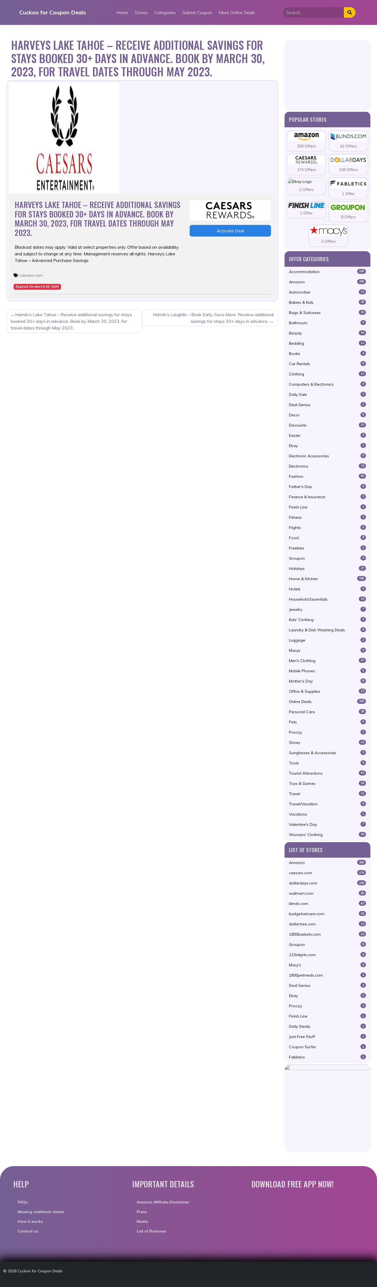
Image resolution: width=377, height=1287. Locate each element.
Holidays (326, 568)
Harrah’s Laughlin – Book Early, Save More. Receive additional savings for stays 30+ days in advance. (213, 318)
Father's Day (326, 486)
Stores (141, 12)
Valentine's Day (326, 824)
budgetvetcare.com (326, 913)
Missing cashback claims (41, 1211)
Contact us (28, 1231)
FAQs (23, 1202)
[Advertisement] (328, 75)
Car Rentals (326, 363)
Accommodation (326, 271)
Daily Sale (326, 394)
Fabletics (326, 1057)
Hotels (326, 589)
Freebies (326, 548)
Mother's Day (326, 681)
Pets (326, 722)
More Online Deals (237, 12)
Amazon (326, 281)
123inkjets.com (326, 954)
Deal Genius (326, 404)
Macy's (326, 964)
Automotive (326, 292)
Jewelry (326, 609)
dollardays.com (326, 883)
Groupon (326, 558)
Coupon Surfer (326, 1046)
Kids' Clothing (326, 619)
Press (142, 1211)
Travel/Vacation (326, 803)
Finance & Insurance (326, 496)
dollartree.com (326, 924)
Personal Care (326, 711)
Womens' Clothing (326, 834)
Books (326, 353)
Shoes (326, 742)
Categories (165, 12)
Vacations (326, 814)
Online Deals (326, 701)
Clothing (326, 374)
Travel (326, 793)
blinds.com (326, 903)
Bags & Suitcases (326, 312)
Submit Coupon (197, 12)
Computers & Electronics (326, 384)
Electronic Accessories (326, 455)
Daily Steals (326, 1026)
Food (326, 537)
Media (142, 1221)
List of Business (151, 1231)
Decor (326, 414)
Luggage (326, 640)
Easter (326, 435)
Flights (326, 527)
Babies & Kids (326, 302)
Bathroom (326, 322)
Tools (326, 763)
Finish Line (326, 507)
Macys (326, 650)
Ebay (326, 445)
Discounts (326, 425)
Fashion (326, 476)
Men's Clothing (326, 660)
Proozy (326, 732)
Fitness (326, 517)
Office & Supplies (326, 691)
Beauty (326, 333)
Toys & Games (326, 783)
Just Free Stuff (326, 1036)
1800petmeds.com (326, 975)
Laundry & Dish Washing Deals (326, 629)
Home (122, 12)
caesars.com (31, 275)
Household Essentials (326, 599)
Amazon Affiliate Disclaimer (163, 1202)
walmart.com (326, 893)
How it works (30, 1221)
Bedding (326, 343)
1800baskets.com (326, 934)
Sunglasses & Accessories (326, 752)
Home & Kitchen (326, 578)
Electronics (326, 466)
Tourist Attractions (326, 773)
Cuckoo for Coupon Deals (52, 12)
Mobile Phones (326, 670)
